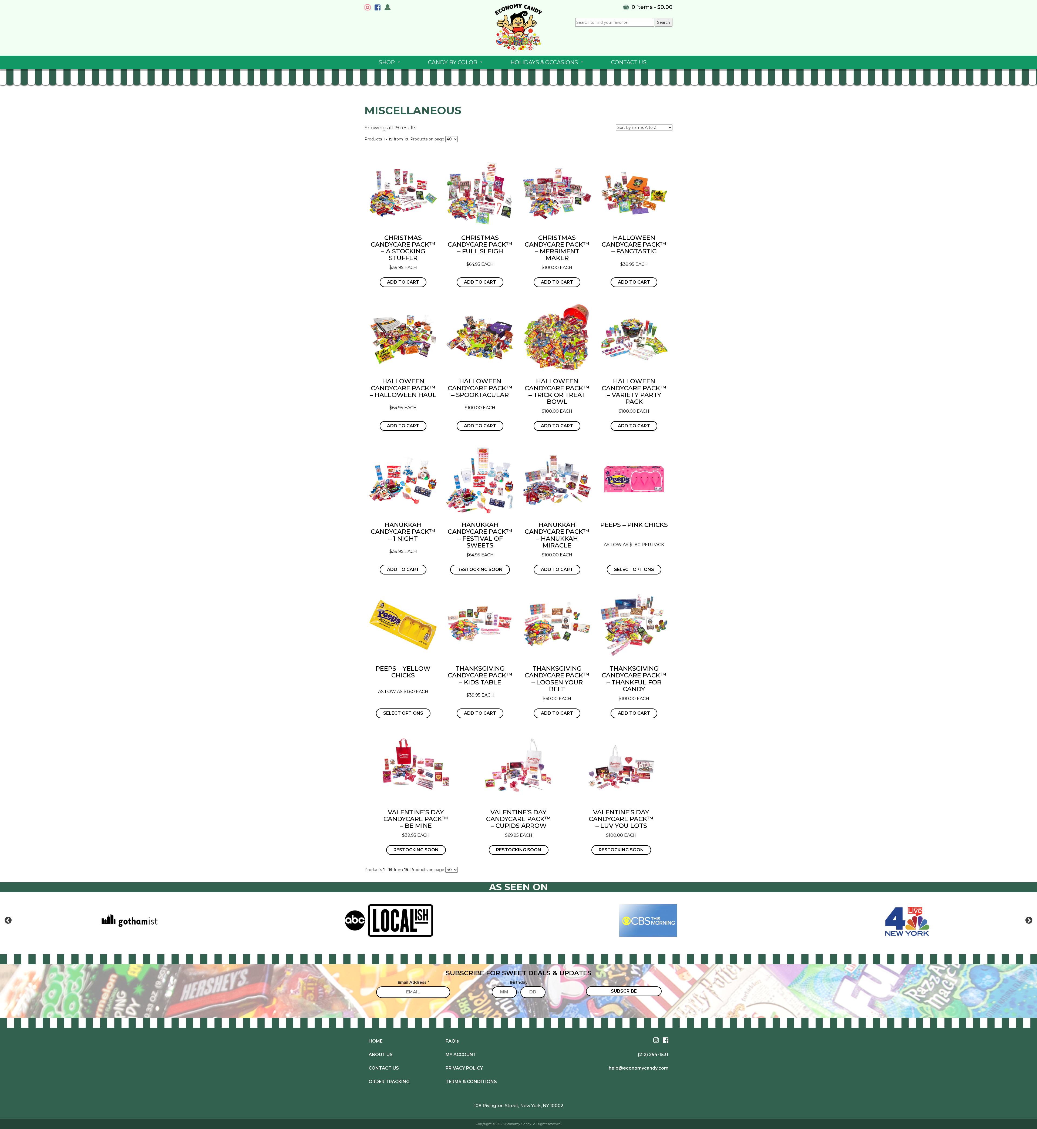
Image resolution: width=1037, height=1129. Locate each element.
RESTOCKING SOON (480, 569)
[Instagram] (369, 8)
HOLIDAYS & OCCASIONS (547, 64)
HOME (376, 1041)
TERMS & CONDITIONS (471, 1081)
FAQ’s (452, 1041)
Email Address (413, 982)
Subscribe (624, 991)
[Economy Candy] (518, 28)
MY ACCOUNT (461, 1054)
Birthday (518, 982)
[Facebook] (379, 8)
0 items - (651, 7)
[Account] (387, 8)
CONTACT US (629, 62)
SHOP (390, 64)
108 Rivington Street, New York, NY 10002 (518, 1105)
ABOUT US (381, 1054)
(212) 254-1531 (653, 1054)
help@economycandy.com (638, 1068)
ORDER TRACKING (389, 1081)
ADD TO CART (403, 282)
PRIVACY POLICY (464, 1068)
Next (1028, 920)
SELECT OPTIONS (634, 569)
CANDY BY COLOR (456, 64)
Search (663, 22)
